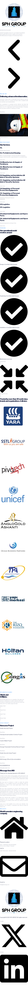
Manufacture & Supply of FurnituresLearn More (12, 35)
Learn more (2, 159)
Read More (2, 111)
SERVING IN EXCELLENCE (5, 30)
